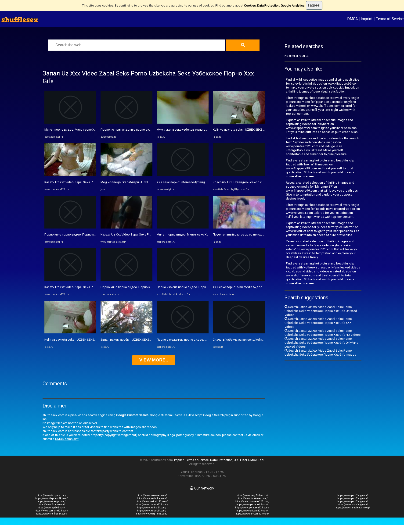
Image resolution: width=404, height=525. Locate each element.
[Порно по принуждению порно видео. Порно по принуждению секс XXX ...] (126, 123)
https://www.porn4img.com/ (353, 504)
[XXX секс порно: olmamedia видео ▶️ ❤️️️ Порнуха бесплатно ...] (239, 280)
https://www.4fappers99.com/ (51, 498)
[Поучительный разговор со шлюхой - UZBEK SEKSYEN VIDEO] (239, 227)
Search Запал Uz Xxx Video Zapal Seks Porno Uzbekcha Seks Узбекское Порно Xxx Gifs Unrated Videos (321, 311)
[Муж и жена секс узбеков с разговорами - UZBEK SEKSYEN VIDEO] (183, 123)
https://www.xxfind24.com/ (151, 507)
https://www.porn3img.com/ (352, 501)
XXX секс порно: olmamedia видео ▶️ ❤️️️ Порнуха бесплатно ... (258, 287)
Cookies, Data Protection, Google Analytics (274, 5)
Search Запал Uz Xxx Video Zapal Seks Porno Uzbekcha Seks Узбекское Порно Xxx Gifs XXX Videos (318, 323)
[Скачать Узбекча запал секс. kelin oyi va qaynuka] (239, 332)
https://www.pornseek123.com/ (252, 501)
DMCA (352, 18)
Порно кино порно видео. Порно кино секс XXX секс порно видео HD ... (96, 234)
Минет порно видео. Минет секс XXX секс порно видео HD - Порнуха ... (95, 130)
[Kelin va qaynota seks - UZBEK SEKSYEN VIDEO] (70, 332)
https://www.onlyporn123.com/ (252, 513)
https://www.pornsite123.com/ (51, 510)
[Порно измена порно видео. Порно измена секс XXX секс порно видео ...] (183, 280)
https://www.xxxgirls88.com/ (151, 513)
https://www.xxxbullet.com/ (152, 498)
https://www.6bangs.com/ (51, 501)
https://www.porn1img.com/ (352, 495)
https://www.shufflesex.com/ (51, 513)
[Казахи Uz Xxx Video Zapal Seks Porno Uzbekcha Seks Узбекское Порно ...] (70, 175)
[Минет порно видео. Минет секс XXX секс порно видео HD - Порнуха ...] (70, 123)
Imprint (367, 18)
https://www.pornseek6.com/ (252, 504)
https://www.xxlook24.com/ (151, 510)
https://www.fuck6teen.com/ (252, 498)
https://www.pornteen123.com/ (252, 507)
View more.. (153, 359)
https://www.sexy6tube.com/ (252, 495)
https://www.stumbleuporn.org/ (352, 507)
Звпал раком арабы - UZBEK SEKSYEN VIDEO (132, 340)
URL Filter (240, 460)
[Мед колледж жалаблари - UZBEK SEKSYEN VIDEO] (126, 175)
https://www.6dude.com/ (51, 504)
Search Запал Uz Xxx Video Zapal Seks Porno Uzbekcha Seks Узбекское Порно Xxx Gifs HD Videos (323, 333)
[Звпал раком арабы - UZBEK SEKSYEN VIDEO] (126, 332)
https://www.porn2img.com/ (352, 498)
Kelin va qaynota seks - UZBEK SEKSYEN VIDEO (76, 340)
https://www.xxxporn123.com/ (152, 504)
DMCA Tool (256, 460)
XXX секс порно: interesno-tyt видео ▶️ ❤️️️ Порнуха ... (195, 182)
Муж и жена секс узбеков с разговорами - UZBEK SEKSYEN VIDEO (204, 130)
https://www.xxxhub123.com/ (152, 501)
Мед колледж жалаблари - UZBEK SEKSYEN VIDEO (137, 182)
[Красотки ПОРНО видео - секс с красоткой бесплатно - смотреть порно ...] (239, 175)
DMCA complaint (67, 439)
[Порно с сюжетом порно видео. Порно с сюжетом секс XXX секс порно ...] (183, 332)
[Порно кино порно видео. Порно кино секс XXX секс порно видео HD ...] (70, 227)
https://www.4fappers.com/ (51, 495)
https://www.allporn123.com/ (252, 510)
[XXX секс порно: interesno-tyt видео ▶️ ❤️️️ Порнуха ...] (183, 175)
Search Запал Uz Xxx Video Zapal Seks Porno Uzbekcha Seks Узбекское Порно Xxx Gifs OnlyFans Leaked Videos (321, 343)
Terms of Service (390, 18)
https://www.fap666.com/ (51, 507)
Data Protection (221, 460)
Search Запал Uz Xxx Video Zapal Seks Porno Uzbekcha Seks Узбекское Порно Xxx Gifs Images (320, 353)
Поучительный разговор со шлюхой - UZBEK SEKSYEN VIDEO (256, 234)
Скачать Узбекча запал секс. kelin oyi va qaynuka (248, 340)
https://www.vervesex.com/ (152, 495)
